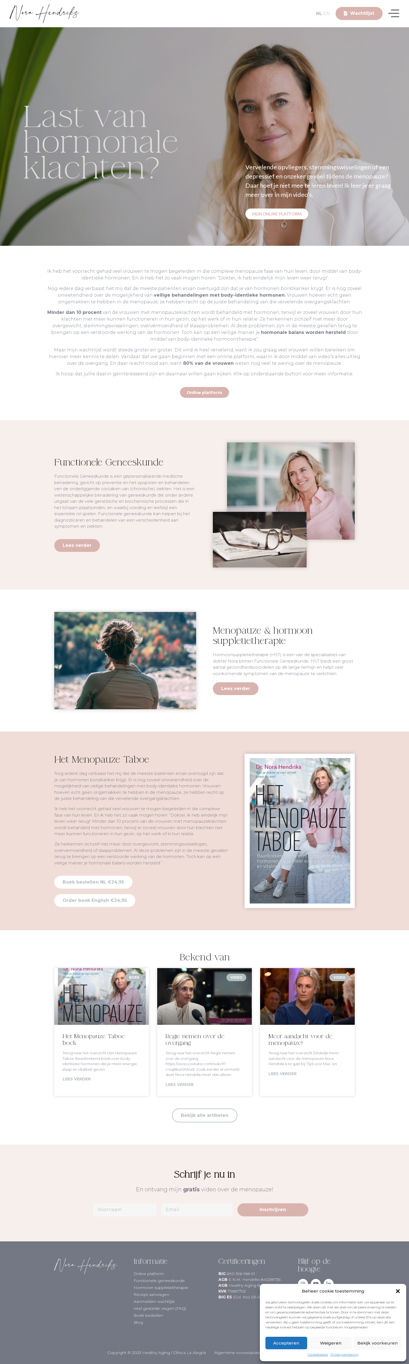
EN (326, 13)
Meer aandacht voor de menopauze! (300, 1039)
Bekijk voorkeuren (377, 1343)
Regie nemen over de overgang (195, 1039)
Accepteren (286, 1343)
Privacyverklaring (344, 1354)
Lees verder (77, 1079)
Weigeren (330, 1343)
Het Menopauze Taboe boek (94, 1039)
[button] (398, 1291)
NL (319, 13)
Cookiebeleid (318, 1354)
